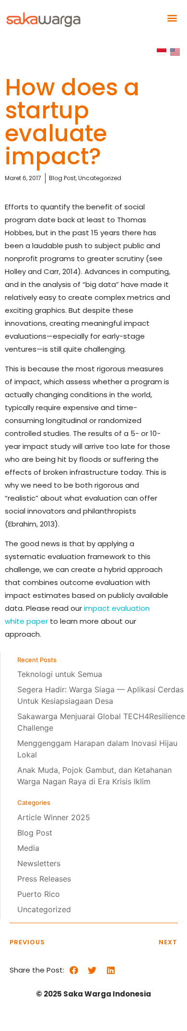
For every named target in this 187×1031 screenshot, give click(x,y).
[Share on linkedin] (110, 969)
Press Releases (44, 878)
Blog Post (34, 832)
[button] (172, 17)
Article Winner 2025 (53, 817)
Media (28, 848)
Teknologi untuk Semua (59, 674)
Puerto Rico (38, 894)
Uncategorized (44, 909)
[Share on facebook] (73, 969)
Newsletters (38, 863)
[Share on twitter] (92, 969)
